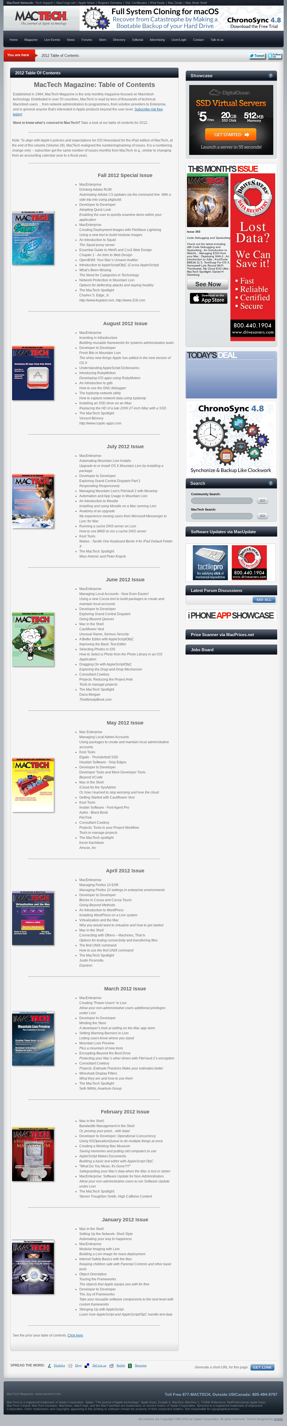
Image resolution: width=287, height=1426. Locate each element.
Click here (75, 1335)
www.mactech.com (48, 1394)
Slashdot (59, 1365)
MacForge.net (65, 2)
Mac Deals (175, 2)
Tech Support (44, 2)
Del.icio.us (99, 1365)
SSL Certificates (136, 2)
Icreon (278, 1419)
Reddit (121, 1365)
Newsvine (141, 1365)
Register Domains (110, 2)
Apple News (86, 2)
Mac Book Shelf (196, 2)
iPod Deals (157, 2)
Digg (78, 1365)
